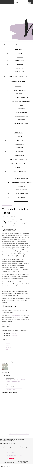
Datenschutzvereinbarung (14, 455)
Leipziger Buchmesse (21, 112)
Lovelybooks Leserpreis (21, 116)
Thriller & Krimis (19, 60)
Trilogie (12, 362)
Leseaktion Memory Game (21, 123)
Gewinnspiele (21, 119)
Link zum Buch (6, 325)
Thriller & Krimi (7, 205)
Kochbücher (19, 68)
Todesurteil (13, 335)
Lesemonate (21, 108)
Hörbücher (20, 57)
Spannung (8, 362)
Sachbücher (19, 64)
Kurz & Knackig (19, 72)
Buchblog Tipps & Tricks (19, 90)
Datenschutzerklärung (23, 461)
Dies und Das (19, 94)
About (18, 44)
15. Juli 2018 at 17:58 (10, 378)
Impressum (10, 452)
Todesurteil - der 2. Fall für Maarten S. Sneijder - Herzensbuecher (16, 380)
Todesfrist (13, 333)
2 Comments (16, 217)
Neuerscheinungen (18, 81)
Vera (5, 363)
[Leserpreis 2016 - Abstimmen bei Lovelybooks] (5, 370)
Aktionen (18, 86)
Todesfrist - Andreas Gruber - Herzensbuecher (14, 388)
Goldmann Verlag (16, 315)
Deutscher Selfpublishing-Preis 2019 (21, 182)
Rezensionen (18, 49)
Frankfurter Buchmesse (21, 97)
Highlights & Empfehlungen (18, 76)
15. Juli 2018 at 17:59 (10, 386)
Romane (20, 53)
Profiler (4, 362)
